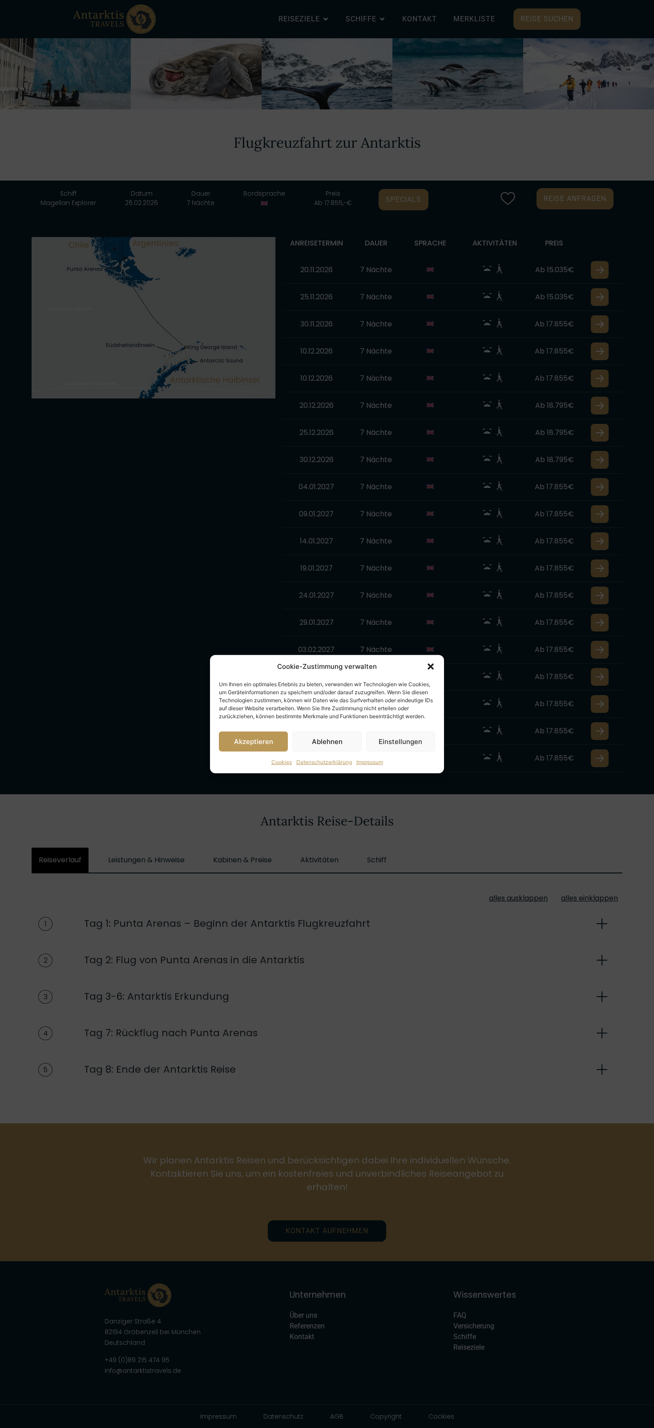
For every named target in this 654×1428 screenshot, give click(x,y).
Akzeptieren (253, 741)
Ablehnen (327, 741)
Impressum (369, 762)
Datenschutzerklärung (324, 762)
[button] (430, 666)
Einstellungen (400, 741)
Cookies (281, 762)
